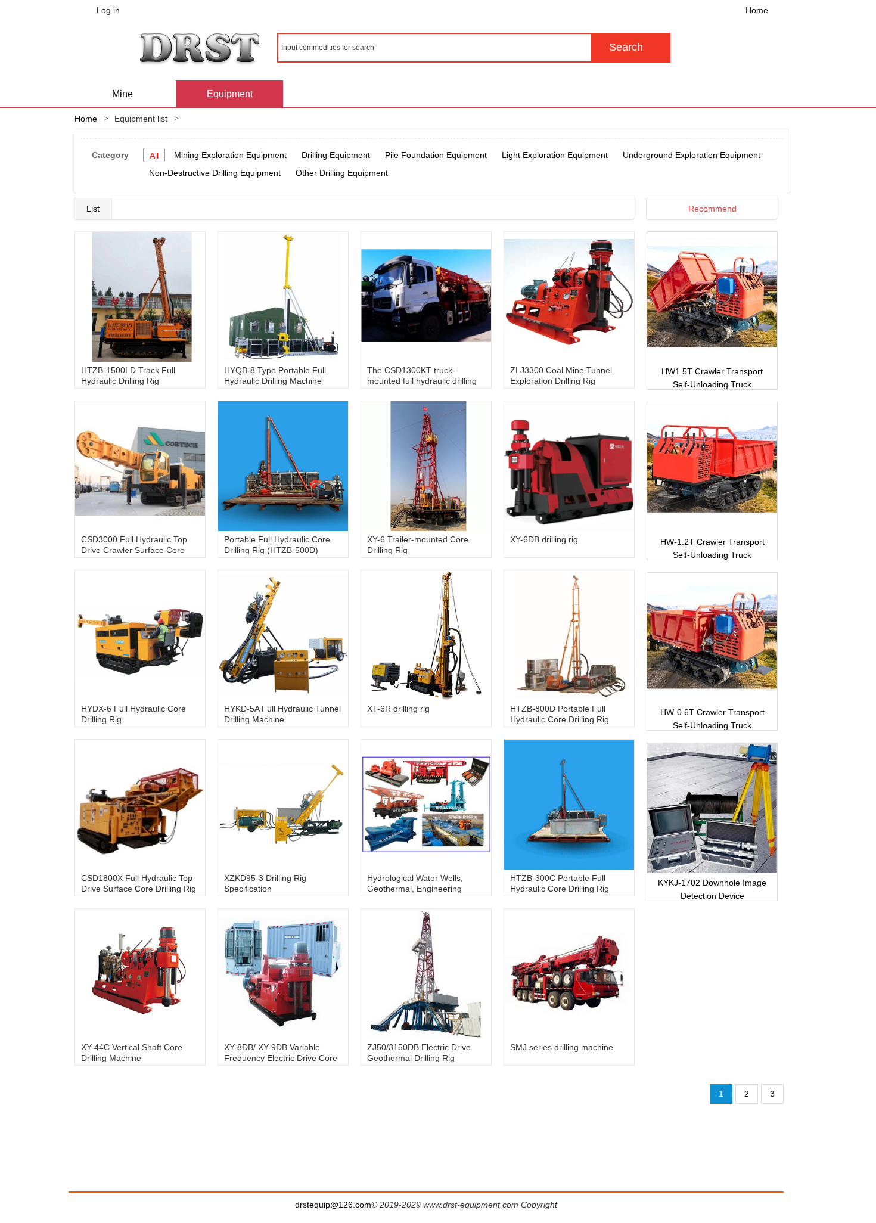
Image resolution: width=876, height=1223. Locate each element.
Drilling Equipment (336, 155)
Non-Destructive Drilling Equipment (215, 173)
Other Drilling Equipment (342, 173)
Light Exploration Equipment (555, 155)
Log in (108, 10)
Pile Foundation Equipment (436, 155)
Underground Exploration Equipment (691, 155)
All (154, 155)
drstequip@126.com (333, 1204)
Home (756, 10)
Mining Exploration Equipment (230, 155)
